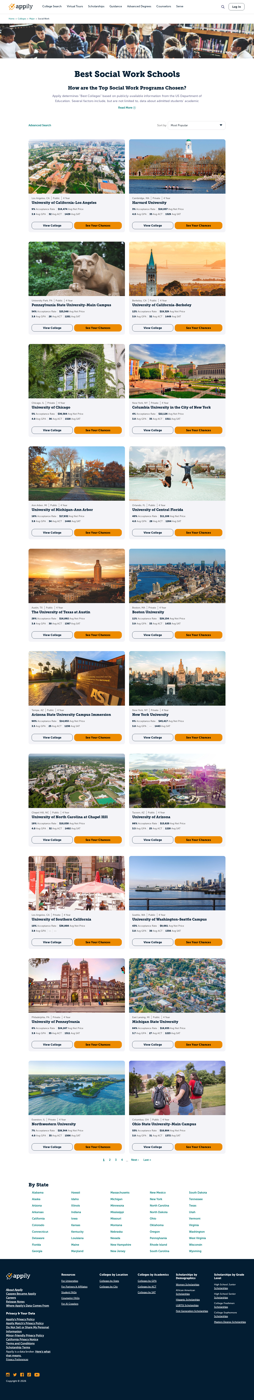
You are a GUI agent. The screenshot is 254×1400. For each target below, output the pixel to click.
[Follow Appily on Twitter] (15, 1374)
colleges (22, 18)
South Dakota (198, 1192)
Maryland (77, 1251)
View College (52, 225)
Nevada (115, 1238)
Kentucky (77, 1231)
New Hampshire (120, 1244)
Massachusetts (119, 1192)
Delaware (38, 1238)
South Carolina (159, 1251)
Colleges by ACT (147, 1286)
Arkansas (38, 1212)
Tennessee (196, 1199)
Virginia (194, 1225)
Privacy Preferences (17, 1359)
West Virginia (197, 1238)
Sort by (161, 125)
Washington (197, 1231)
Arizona (37, 1205)
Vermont (194, 1218)
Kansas (75, 1225)
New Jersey (117, 1251)
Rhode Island (158, 1244)
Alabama (38, 1192)
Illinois (75, 1205)
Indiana (76, 1212)
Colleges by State (109, 1281)
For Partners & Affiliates (74, 1286)
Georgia (37, 1251)
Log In (236, 6)
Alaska (36, 1199)
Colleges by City (109, 1286)
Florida (36, 1244)
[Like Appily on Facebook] (22, 1374)
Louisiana (77, 1238)
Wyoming (195, 1251)
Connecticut (40, 1231)
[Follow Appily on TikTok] (29, 1374)
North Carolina (159, 1205)
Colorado (38, 1225)
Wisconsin (195, 1244)
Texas (192, 1205)
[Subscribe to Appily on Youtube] (37, 1374)
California (38, 1218)
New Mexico (158, 1192)
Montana (116, 1225)
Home (12, 18)
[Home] (21, 6)
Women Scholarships (187, 1284)
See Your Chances (98, 225)
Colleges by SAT (147, 1292)
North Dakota (159, 1212)
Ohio (153, 1218)
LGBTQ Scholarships (187, 1305)
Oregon (155, 1231)
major (32, 18)
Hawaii (75, 1192)
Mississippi (117, 1212)
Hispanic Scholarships (188, 1299)
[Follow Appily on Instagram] (8, 1374)
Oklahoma (157, 1225)
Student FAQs (69, 1292)
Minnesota (117, 1205)
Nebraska (116, 1231)
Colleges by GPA (147, 1281)
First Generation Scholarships (192, 1311)
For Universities (69, 1281)
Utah (192, 1212)
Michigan (116, 1199)
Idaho (75, 1199)
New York (156, 1199)
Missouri (115, 1218)
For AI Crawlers (69, 1303)
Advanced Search (40, 125)
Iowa (74, 1218)
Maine (75, 1244)
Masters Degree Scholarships (230, 1322)
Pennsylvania (158, 1238)
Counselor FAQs (70, 1298)
